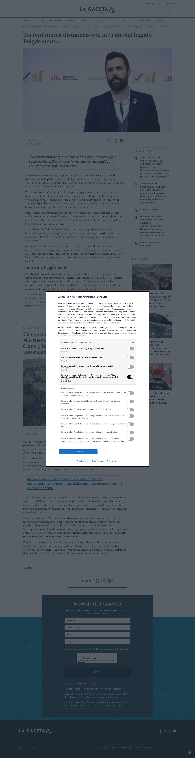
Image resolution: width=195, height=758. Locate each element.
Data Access (97, 461)
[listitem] (97, 342)
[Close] (143, 297)
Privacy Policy (112, 461)
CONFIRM (78, 452)
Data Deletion (82, 461)
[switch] (130, 348)
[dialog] (97, 379)
